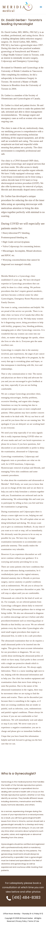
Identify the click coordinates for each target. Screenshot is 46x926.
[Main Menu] (41, 7)
